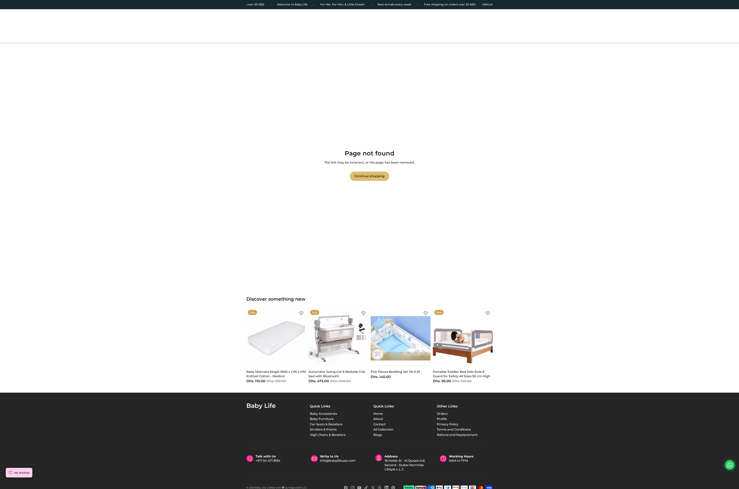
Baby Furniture (322, 419)
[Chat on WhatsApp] (730, 465)
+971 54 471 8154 (268, 461)
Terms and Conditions (454, 429)
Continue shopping (369, 176)
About (378, 419)
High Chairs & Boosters (327, 434)
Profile (442, 419)
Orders (442, 414)
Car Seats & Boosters (326, 424)
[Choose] (362, 362)
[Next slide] (300, 338)
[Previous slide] (252, 338)
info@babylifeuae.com (337, 461)
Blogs (377, 434)
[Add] (300, 362)
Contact (379, 424)
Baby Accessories (323, 414)
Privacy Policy (447, 424)
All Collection (383, 429)
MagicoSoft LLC (297, 487)
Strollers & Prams (323, 429)
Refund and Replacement (457, 434)
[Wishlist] (482, 21)
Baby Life (260, 487)
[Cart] (490, 21)
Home (378, 414)
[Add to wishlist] (301, 313)
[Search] (287, 21)
